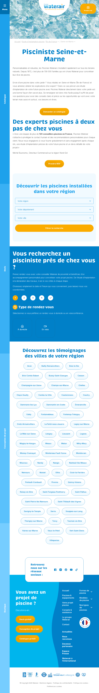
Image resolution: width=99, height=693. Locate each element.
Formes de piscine (84, 591)
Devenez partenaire (67, 645)
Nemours (26, 472)
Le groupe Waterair (67, 618)
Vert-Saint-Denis (77, 530)
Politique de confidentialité (62, 683)
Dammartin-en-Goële (55, 405)
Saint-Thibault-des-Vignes (69, 501)
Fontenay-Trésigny (71, 414)
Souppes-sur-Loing (74, 511)
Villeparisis (54, 540)
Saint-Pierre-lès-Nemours (36, 501)
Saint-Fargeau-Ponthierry (54, 492)
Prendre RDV (54, 164)
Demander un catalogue (54, 112)
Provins (55, 482)
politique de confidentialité (62, 386)
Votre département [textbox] (26, 209)
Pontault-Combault (33, 482)
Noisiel (43, 472)
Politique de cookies (80, 683)
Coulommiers (67, 395)
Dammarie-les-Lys (28, 405)
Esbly (29, 414)
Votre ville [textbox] (22, 218)
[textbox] (52, 201)
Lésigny (49, 434)
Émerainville (80, 405)
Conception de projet (29, 629)
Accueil (65, 590)
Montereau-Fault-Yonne (56, 453)
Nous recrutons (67, 637)
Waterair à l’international (69, 659)
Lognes (83, 434)
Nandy (40, 463)
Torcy (54, 521)
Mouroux (24, 463)
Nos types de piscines (84, 607)
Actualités (67, 632)
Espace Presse (65, 652)
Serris (53, 511)
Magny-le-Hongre (27, 443)
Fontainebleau (47, 414)
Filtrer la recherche (54, 228)
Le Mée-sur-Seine (28, 434)
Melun (64, 443)
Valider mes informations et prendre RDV (34, 364)
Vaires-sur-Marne (30, 530)
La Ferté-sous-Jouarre (54, 424)
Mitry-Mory (82, 443)
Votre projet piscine (67, 603)
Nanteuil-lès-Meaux (78, 463)
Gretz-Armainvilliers (26, 424)
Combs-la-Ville (45, 395)
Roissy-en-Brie (26, 492)
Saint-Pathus (80, 492)
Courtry (86, 395)
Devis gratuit (25, 619)
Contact (65, 624)
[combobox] (54, 201)
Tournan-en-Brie (74, 521)
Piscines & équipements (68, 596)
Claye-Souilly (22, 395)
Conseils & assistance (67, 611)
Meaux (48, 443)
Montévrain (81, 453)
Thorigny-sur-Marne (33, 521)
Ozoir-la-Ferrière (77, 472)
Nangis (56, 463)
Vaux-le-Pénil (54, 530)
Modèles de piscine (84, 599)
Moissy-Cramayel (28, 453)
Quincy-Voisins (74, 482)
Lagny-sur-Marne (81, 424)
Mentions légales (46, 683)
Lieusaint (66, 434)
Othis (57, 472)
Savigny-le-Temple (32, 511)
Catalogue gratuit (27, 639)
